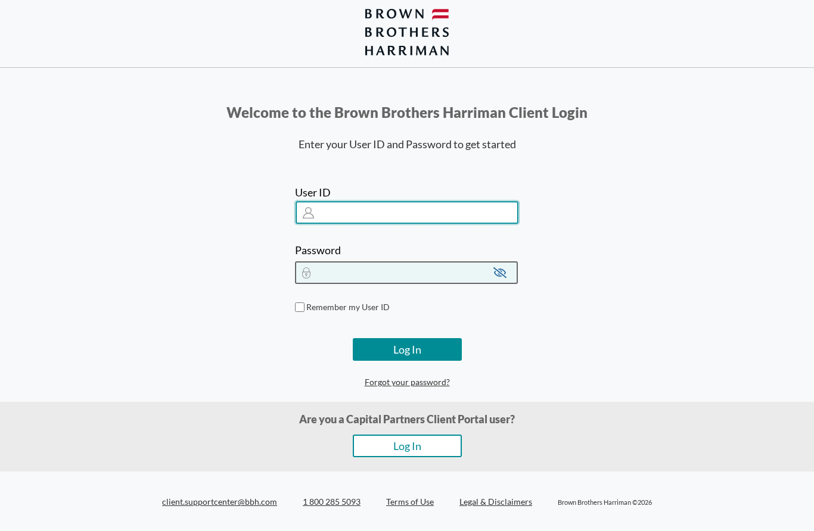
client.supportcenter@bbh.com (219, 501)
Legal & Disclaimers (495, 501)
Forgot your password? (407, 382)
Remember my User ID (348, 307)
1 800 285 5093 (332, 501)
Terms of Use (410, 501)
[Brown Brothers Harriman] (407, 32)
